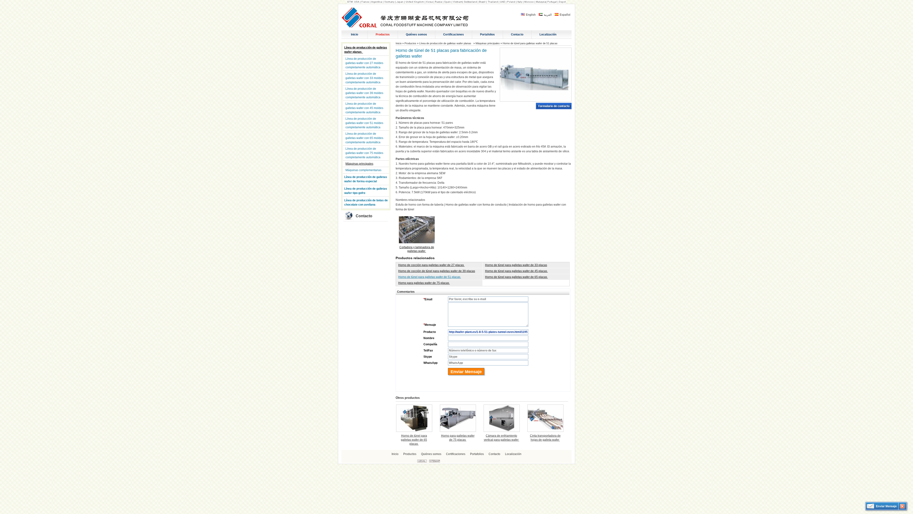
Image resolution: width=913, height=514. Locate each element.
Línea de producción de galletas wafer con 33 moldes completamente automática (364, 78)
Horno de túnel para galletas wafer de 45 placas (516, 271)
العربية (547, 14)
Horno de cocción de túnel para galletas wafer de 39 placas (436, 271)
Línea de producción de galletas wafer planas (365, 50)
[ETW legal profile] (422, 461)
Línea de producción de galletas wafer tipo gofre (365, 191)
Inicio (399, 43)
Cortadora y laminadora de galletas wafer (416, 249)
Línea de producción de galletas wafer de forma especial (365, 179)
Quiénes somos (431, 454)
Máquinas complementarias (363, 170)
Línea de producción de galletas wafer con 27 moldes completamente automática (364, 63)
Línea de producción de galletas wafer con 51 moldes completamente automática (364, 123)
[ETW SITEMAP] (434, 461)
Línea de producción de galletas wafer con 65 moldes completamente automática (364, 138)
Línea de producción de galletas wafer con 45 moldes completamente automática (364, 108)
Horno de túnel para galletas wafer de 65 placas (516, 277)
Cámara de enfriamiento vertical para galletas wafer (501, 437)
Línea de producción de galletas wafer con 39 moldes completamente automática (364, 93)
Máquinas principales (359, 163)
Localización (513, 454)
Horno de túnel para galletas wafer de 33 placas (516, 265)
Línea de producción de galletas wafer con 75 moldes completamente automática (364, 153)
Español (564, 14)
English (530, 14)
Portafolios (477, 454)
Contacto (364, 216)
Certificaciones (455, 454)
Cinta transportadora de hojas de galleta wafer (545, 437)
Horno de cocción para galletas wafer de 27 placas (431, 265)
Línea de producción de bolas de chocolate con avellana (366, 202)
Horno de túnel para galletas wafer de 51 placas (429, 277)
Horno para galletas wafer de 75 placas (424, 283)
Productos (410, 43)
